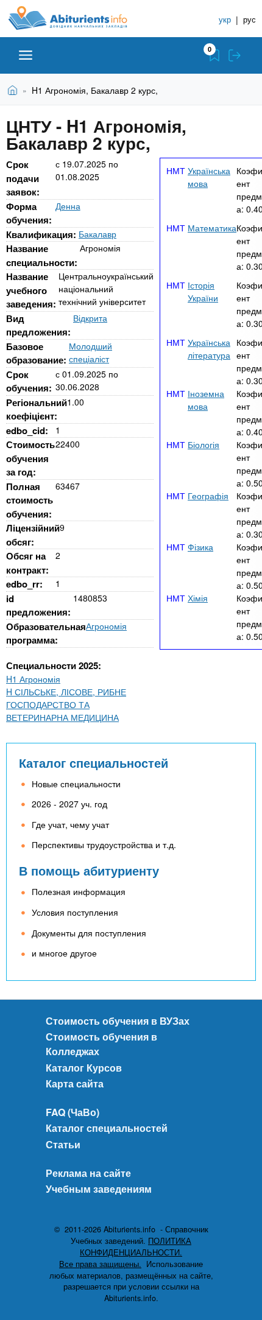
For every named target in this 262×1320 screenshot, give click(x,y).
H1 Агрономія (33, 679)
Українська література (209, 348)
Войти (234, 55)
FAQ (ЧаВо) (72, 1112)
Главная (14, 89)
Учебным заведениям (99, 1189)
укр (225, 19)
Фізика (200, 547)
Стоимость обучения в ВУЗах (117, 1021)
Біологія (203, 444)
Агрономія (106, 626)
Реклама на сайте (88, 1173)
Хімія (198, 598)
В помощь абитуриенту (89, 870)
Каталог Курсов (84, 1068)
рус (249, 19)
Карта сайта (75, 1083)
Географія (208, 496)
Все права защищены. (100, 1264)
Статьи (63, 1144)
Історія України (203, 291)
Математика (212, 228)
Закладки (214, 55)
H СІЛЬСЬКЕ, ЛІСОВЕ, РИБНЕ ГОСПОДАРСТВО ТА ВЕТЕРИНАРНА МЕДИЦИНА (66, 704)
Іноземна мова (206, 399)
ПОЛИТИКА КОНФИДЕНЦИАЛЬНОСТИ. (135, 1246)
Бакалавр (97, 234)
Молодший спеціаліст (90, 352)
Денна (67, 206)
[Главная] (77, 18)
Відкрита (90, 318)
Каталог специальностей (93, 762)
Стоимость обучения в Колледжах (101, 1044)
